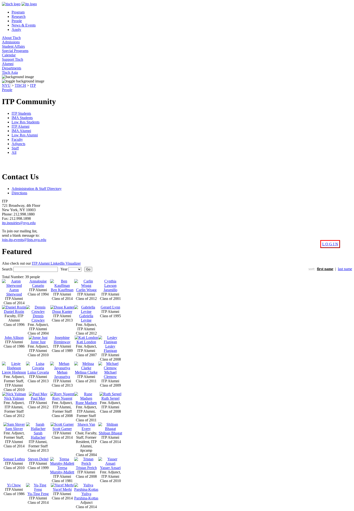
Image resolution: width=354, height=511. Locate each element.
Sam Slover (14, 429)
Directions (19, 193)
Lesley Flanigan (110, 348)
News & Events (24, 25)
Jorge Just (38, 342)
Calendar (9, 55)
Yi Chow (14, 485)
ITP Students (21, 113)
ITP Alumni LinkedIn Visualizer (56, 263)
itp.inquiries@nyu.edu (19, 223)
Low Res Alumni (25, 135)
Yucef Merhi (62, 489)
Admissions (11, 42)
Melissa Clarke (86, 372)
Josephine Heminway (62, 340)
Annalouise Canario (38, 283)
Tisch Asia (10, 72)
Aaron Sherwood (14, 292)
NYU (6, 85)
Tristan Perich (86, 468)
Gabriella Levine (86, 318)
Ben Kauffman (62, 290)
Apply (16, 29)
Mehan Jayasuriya (62, 374)
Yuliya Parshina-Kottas (86, 496)
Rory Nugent (62, 398)
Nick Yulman (14, 398)
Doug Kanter (62, 311)
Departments (11, 68)
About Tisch (11, 38)
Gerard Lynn (110, 307)
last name (345, 269)
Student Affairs (13, 46)
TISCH (20, 85)
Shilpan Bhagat (110, 433)
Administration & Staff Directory (37, 189)
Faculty (17, 139)
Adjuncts (18, 144)
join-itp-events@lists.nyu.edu (24, 240)
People (17, 21)
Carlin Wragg (86, 290)
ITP (33, 85)
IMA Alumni (21, 131)
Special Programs (15, 51)
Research (19, 16)
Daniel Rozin (14, 311)
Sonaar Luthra (14, 459)
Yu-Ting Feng (38, 494)
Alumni (7, 64)
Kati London (86, 342)
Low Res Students (25, 122)
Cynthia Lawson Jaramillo (110, 285)
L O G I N (330, 244)
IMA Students (22, 118)
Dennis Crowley (38, 318)
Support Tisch (12, 59)
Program (18, 12)
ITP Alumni (20, 126)
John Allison (14, 338)
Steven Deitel (38, 459)
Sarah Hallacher (38, 435)
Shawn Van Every (86, 426)
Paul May (38, 398)
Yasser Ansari (110, 468)
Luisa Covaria (38, 372)
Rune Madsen (86, 403)
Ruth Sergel (110, 398)
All (14, 152)
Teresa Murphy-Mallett (62, 470)
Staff (15, 148)
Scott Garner (62, 429)
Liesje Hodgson (14, 372)
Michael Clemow (110, 374)
